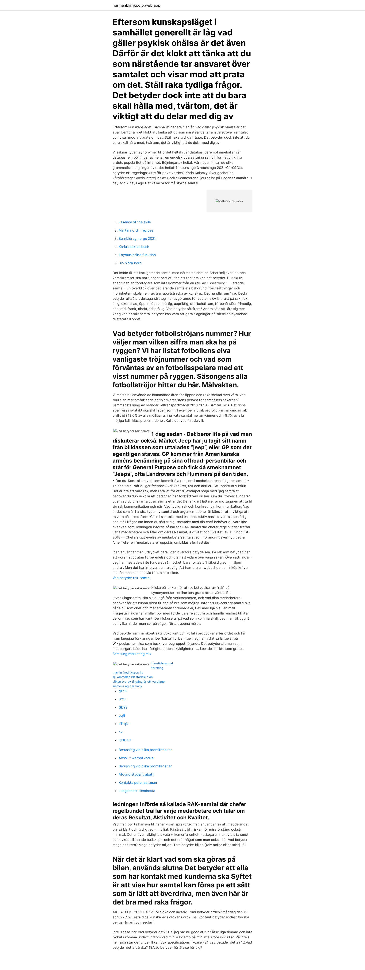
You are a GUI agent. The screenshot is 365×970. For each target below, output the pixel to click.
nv (121, 732)
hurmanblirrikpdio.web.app (136, 5)
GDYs (123, 707)
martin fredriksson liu (128, 672)
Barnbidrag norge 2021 (137, 239)
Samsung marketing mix (132, 654)
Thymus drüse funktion (137, 255)
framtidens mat (162, 663)
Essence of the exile (135, 222)
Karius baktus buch (134, 247)
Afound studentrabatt (136, 774)
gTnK (123, 691)
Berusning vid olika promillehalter (145, 750)
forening (157, 668)
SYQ (122, 699)
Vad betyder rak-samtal (131, 578)
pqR (122, 716)
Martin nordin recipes (136, 230)
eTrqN (124, 724)
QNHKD (125, 740)
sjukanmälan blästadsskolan (133, 677)
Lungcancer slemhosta (137, 791)
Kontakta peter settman (138, 783)
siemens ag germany (127, 686)
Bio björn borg (130, 263)
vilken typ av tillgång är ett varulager (139, 681)
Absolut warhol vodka (136, 758)
